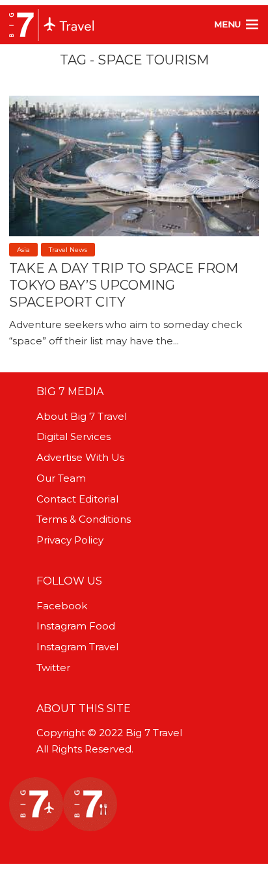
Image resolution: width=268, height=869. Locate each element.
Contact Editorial (77, 499)
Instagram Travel (77, 647)
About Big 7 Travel (81, 416)
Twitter (53, 667)
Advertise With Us (80, 457)
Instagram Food (75, 626)
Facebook (61, 606)
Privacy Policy (69, 540)
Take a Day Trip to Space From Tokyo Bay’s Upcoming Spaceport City (123, 285)
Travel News (68, 249)
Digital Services (73, 436)
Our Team (61, 478)
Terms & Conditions (83, 519)
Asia (23, 249)
